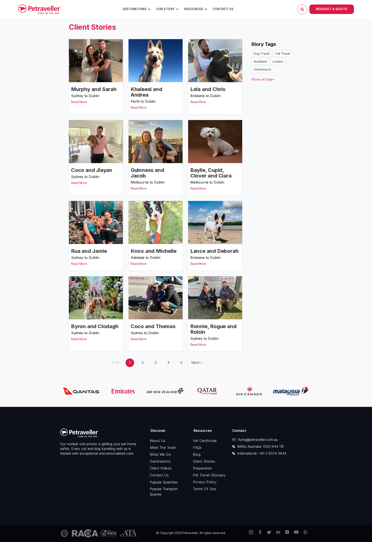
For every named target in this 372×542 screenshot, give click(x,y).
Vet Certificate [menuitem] (205, 441)
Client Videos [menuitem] (161, 468)
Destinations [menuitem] (135, 9)
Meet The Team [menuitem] (163, 447)
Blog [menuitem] (196, 454)
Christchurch (262, 69)
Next (196, 362)
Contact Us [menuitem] (223, 9)
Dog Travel (262, 53)
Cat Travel (282, 53)
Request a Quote (331, 9)
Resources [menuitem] (193, 9)
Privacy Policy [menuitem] (205, 482)
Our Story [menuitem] (165, 9)
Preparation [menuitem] (202, 468)
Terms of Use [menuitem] (204, 489)
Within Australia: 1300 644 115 (260, 446)
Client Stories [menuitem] (204, 461)
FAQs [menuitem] (197, 447)
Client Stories (92, 27)
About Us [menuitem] (157, 441)
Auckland (260, 61)
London (278, 61)
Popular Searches (164, 482)
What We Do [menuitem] (160, 454)
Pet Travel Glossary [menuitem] (209, 475)
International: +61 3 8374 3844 (261, 453)
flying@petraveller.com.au (258, 439)
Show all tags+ (263, 79)
